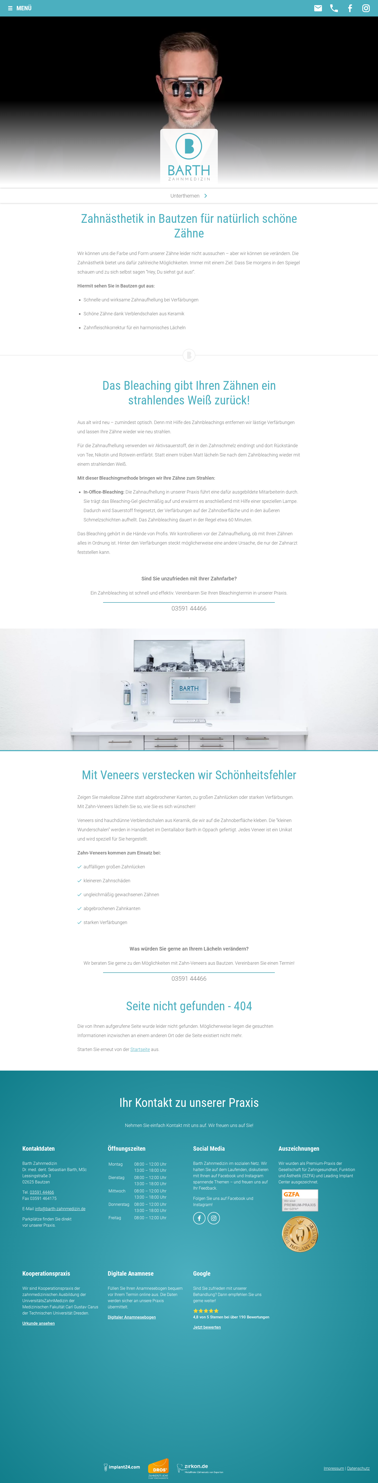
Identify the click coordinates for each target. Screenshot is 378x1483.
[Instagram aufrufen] (214, 1218)
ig (366, 8)
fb (350, 8)
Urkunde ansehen (38, 1323)
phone (334, 8)
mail (318, 8)
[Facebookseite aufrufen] (199, 1218)
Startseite (140, 1049)
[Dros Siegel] (158, 1468)
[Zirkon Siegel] (202, 1468)
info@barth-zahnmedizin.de (60, 1208)
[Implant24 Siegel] (122, 1468)
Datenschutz (358, 1468)
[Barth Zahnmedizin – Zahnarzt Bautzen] (189, 157)
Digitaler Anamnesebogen (132, 1317)
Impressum (334, 1468)
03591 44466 (189, 608)
